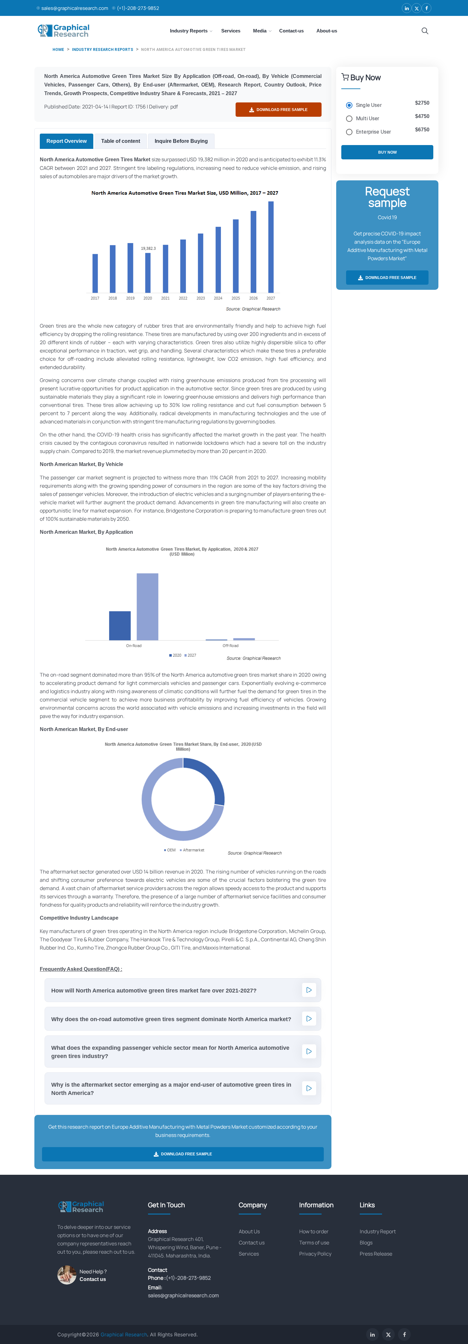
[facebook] (426, 8)
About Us (249, 1231)
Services (249, 1253)
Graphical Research (124, 1334)
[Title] (425, 31)
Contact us (93, 1279)
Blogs (366, 1242)
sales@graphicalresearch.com (74, 8)
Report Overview (66, 141)
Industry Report (378, 1231)
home (58, 49)
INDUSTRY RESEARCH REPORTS (102, 49)
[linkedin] (407, 8)
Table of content (120, 141)
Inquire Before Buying (181, 141)
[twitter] (417, 8)
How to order (314, 1231)
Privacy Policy (315, 1253)
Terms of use (314, 1242)
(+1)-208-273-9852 (138, 8)
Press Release (376, 1253)
